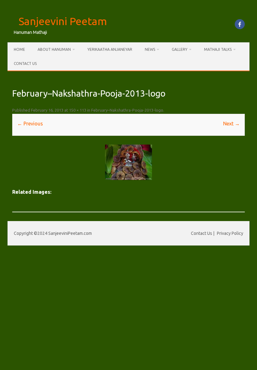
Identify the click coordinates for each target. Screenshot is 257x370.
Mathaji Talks (218, 49)
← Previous (30, 123)
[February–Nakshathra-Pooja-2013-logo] (128, 162)
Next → (231, 123)
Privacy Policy (230, 233)
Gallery (179, 49)
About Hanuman (54, 49)
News (150, 49)
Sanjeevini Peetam (62, 21)
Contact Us (25, 63)
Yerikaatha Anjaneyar (109, 49)
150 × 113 (77, 110)
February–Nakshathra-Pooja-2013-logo (127, 110)
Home (19, 49)
